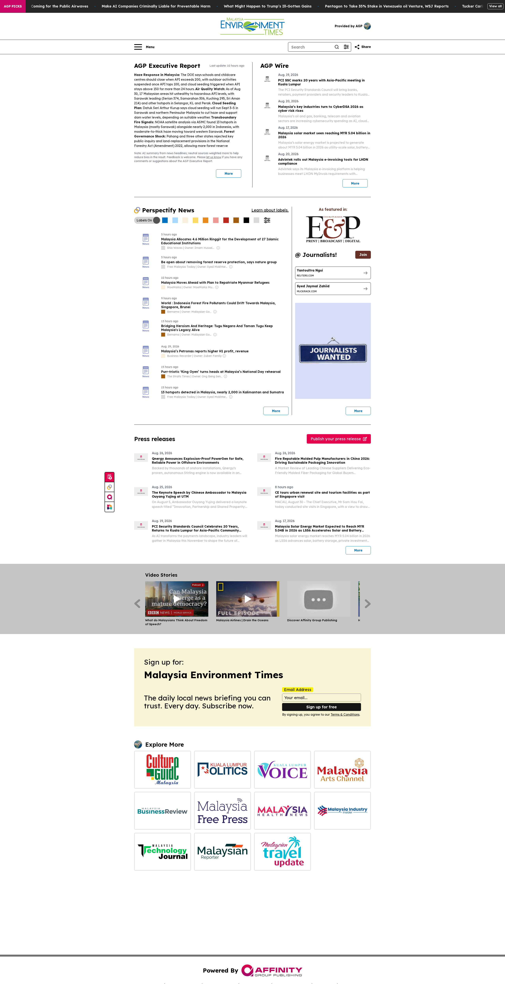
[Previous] (137, 603)
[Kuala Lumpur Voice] (282, 770)
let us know (213, 157)
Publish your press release (336, 438)
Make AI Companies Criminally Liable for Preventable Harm (156, 6)
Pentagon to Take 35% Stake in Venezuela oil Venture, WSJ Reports (387, 6)
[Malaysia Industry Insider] (342, 811)
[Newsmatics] (109, 507)
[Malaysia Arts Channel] (342, 770)
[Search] (336, 46)
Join (363, 254)
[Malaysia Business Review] (162, 811)
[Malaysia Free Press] (222, 811)
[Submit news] (109, 477)
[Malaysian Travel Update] (282, 852)
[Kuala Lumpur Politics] (222, 770)
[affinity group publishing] (109, 497)
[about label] (163, 248)
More (229, 173)
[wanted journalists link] (333, 229)
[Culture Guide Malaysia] (162, 770)
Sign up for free (321, 706)
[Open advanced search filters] (346, 46)
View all (495, 6)
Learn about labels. (270, 210)
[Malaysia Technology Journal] (162, 852)
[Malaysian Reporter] (222, 852)
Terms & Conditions (345, 714)
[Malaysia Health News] (282, 811)
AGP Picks (13, 6)
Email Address (297, 689)
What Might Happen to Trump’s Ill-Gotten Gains (267, 6)
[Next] (368, 603)
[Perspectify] (109, 487)
